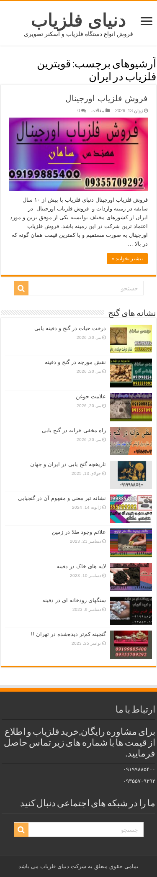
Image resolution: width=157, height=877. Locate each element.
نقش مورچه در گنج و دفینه (75, 362)
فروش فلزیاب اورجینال (106, 98)
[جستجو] (21, 288)
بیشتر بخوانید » (127, 259)
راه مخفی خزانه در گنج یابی (74, 430)
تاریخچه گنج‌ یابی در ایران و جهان (68, 464)
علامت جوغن (91, 396)
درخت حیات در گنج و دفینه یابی (70, 328)
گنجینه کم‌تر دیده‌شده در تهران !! (68, 634)
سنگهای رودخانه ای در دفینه (74, 600)
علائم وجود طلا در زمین (79, 532)
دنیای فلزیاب (78, 20)
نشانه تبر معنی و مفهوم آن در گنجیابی (62, 498)
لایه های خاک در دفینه (81, 566)
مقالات (97, 110)
